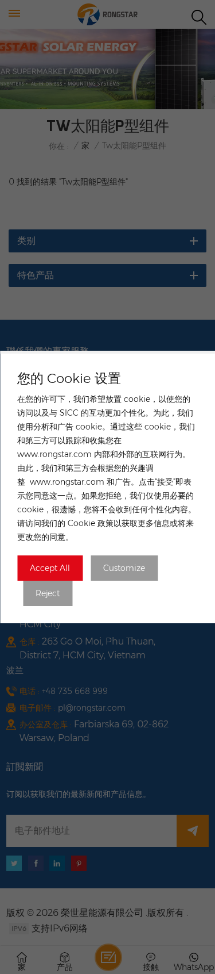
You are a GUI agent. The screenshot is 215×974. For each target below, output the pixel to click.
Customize (124, 568)
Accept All (50, 568)
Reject (48, 593)
